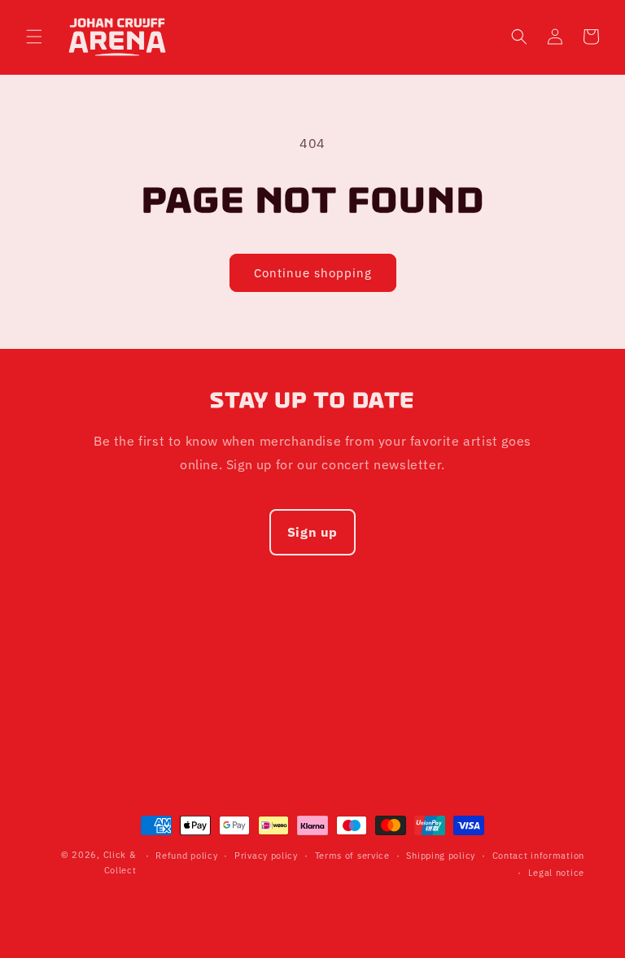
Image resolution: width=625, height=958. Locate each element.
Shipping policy (440, 855)
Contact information (538, 855)
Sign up (312, 532)
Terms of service (352, 855)
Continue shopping (313, 273)
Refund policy (186, 855)
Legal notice (556, 872)
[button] (34, 36)
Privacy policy (266, 855)
